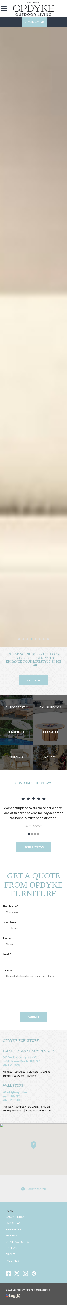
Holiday (11, 1248)
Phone (8, 938)
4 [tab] (31, 639)
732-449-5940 (11, 1099)
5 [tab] (35, 639)
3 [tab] (27, 639)
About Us (33, 680)
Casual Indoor (16, 1216)
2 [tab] (23, 639)
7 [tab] (44, 639)
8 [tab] (48, 639)
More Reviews (34, 847)
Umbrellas (13, 1223)
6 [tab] (40, 639)
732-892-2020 (34, 22)
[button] (33, 1145)
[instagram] (25, 1273)
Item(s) (7, 970)
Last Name (11, 922)
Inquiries (12, 1260)
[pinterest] (34, 1273)
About (10, 1254)
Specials (12, 1235)
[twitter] (17, 1273)
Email (7, 954)
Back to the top (36, 1188)
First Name (11, 906)
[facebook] (8, 1273)
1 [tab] (19, 639)
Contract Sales (17, 1241)
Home (9, 1210)
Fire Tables (13, 1229)
